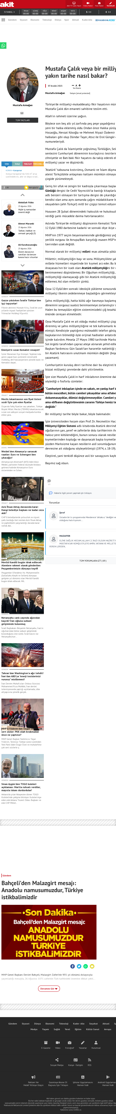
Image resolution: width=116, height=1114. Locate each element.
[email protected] (83, 93)
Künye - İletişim (75, 1065)
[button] (22, 194)
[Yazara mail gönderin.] (22, 113)
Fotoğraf (69, 1047)
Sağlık (57, 1029)
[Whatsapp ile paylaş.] (85, 966)
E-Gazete (45, 1047)
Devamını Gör (47, 988)
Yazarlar (83, 1047)
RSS (89, 1065)
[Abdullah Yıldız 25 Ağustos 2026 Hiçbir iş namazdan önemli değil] (22, 218)
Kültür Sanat (92, 1029)
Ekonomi (35, 19)
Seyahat (93, 1023)
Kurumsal (96, 1047)
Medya (34, 1029)
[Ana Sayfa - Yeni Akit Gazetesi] (7, 4)
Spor (66, 19)
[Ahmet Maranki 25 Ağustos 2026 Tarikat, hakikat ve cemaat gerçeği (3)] (22, 239)
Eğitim (78, 1029)
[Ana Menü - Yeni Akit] (3, 20)
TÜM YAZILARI (22, 120)
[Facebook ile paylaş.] (72, 966)
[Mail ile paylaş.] (92, 966)
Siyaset (23, 19)
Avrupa (107, 1029)
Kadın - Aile (78, 1023)
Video (57, 1047)
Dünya (58, 19)
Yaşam (45, 1029)
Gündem (12, 19)
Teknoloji (47, 19)
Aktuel (75, 19)
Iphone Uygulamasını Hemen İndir (83, 1083)
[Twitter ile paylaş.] (79, 966)
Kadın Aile (87, 19)
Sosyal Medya (56, 1065)
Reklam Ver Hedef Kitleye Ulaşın (33, 1083)
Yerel (67, 1029)
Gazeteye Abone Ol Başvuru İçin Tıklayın (58, 1083)
